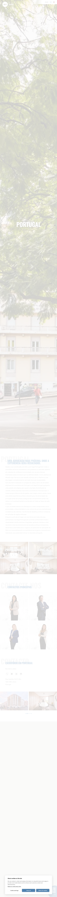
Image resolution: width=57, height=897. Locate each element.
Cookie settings (14, 890)
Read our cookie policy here (14, 886)
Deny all (28, 890)
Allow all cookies (42, 890)
